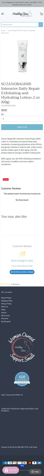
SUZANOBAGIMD (8, 106)
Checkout (4, 318)
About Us (4, 307)
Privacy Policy (6, 304)
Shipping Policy (6, 301)
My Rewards (5, 321)
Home (3, 30)
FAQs (3, 310)
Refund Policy (6, 298)
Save (6, 179)
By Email (34, 447)
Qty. (2, 114)
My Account (5, 315)
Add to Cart (22, 127)
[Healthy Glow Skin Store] (22, 14)
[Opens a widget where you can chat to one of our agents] (35, 472)
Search (3, 313)
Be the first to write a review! (22, 272)
